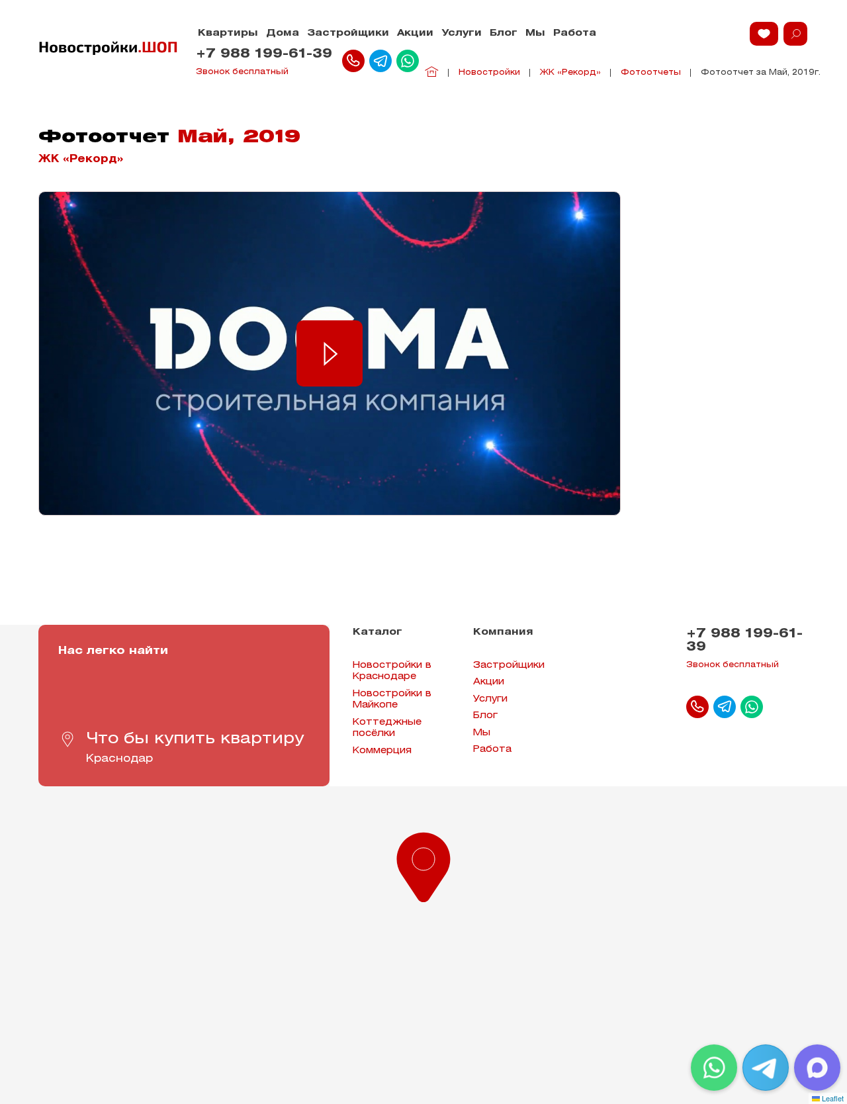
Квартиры (228, 33)
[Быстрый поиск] (795, 34)
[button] (423, 864)
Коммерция (382, 751)
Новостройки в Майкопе (392, 700)
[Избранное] (764, 34)
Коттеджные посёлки (387, 728)
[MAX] (817, 1067)
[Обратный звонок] (353, 61)
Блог (503, 33)
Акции (415, 33)
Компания (503, 632)
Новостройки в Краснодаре (392, 671)
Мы (535, 33)
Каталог (377, 632)
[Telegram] (765, 1067)
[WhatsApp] (714, 1067)
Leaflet (832, 1098)
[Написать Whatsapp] (407, 61)
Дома (282, 33)
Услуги (461, 33)
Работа (574, 33)
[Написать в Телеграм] (380, 61)
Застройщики (348, 33)
